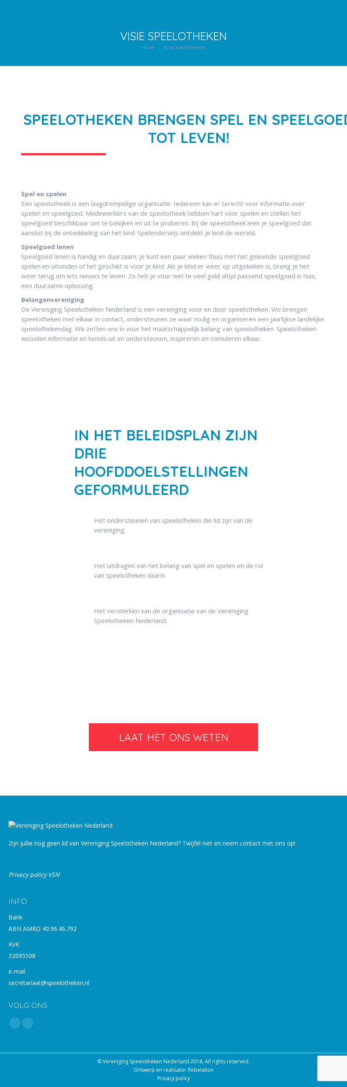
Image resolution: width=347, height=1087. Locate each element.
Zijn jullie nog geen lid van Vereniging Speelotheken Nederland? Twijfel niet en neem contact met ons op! (151, 843)
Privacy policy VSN (34, 874)
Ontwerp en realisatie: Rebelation (174, 1069)
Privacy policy (173, 1078)
